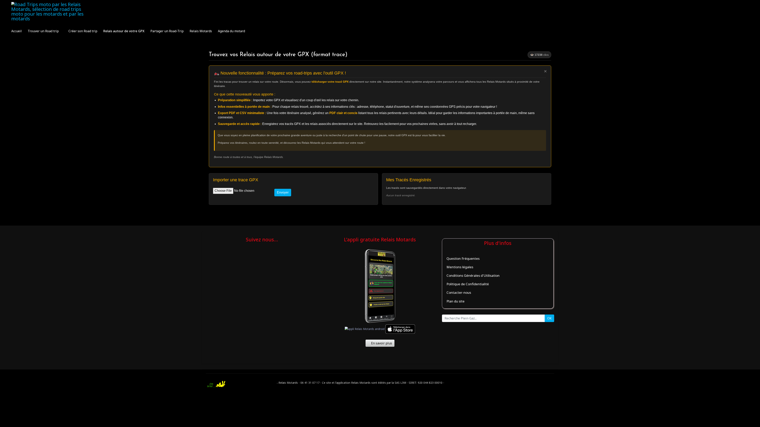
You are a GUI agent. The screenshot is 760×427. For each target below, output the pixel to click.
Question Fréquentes (463, 258)
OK (549, 318)
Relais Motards (201, 31)
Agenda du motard (231, 31)
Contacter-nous (458, 292)
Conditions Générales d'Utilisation (473, 275)
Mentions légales (459, 267)
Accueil (16, 31)
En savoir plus (381, 343)
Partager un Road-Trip (167, 31)
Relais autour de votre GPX (123, 31)
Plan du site (455, 301)
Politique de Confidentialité (467, 284)
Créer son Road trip (82, 31)
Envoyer (283, 192)
